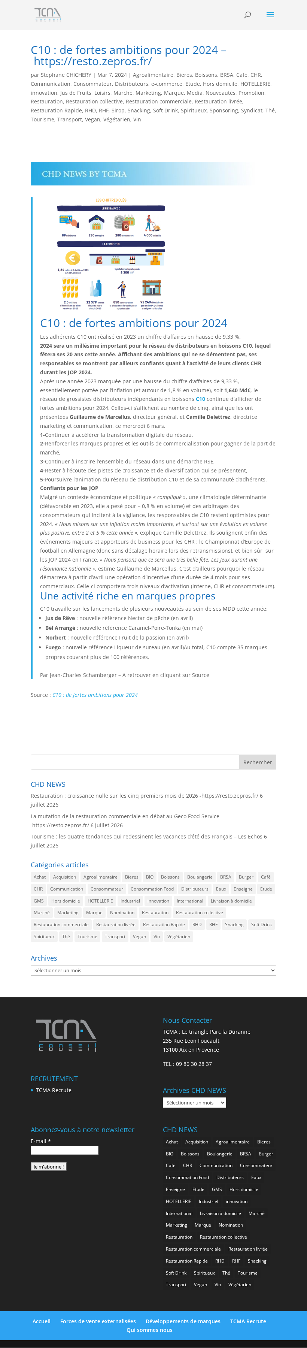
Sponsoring (224, 110)
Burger (246, 877)
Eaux (221, 889)
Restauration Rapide (56, 110)
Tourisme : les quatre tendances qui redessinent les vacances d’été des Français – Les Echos (146, 836)
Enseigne (243, 889)
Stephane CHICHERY (66, 74)
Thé (270, 110)
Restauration (47, 101)
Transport (69, 119)
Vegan (92, 119)
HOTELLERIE (255, 83)
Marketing (148, 92)
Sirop (118, 110)
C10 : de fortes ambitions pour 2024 (95, 694)
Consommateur (92, 83)
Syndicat (251, 110)
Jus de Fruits (75, 92)
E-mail (41, 1141)
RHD (90, 110)
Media (195, 92)
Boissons (206, 74)
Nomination (122, 912)
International (190, 901)
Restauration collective (94, 101)
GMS (39, 901)
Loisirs (102, 92)
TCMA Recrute (54, 1090)
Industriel (130, 901)
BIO (150, 877)
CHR (255, 74)
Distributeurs (131, 83)
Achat (40, 877)
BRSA (226, 74)
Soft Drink (165, 110)
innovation (44, 92)
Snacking (139, 110)
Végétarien (116, 119)
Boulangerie (200, 877)
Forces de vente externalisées (98, 1321)
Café (241, 74)
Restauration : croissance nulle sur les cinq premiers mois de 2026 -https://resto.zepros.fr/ (144, 795)
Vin (137, 119)
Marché (123, 92)
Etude (192, 83)
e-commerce (166, 83)
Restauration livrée (218, 101)
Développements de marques (183, 1321)
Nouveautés (220, 92)
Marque (174, 92)
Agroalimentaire (153, 74)
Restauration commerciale (159, 101)
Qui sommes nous (150, 1329)
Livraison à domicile (231, 901)
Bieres (184, 74)
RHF (104, 110)
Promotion (251, 92)
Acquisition (64, 877)
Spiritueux (194, 110)
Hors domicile (220, 83)
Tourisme (42, 119)
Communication (50, 83)
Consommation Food (152, 889)
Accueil (42, 1321)
